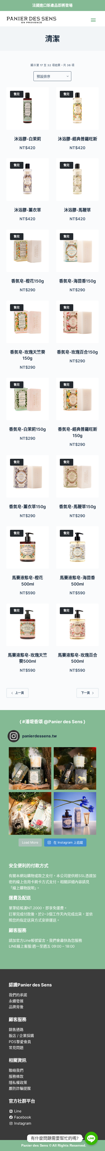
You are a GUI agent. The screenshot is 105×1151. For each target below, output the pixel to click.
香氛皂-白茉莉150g (27, 429)
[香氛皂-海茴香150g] (77, 251)
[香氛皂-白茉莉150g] (27, 399)
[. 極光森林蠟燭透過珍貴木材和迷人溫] (30, 768)
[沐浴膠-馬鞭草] (77, 179)
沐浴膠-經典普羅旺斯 (77, 138)
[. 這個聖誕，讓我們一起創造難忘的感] (30, 813)
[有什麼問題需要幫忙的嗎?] (91, 1138)
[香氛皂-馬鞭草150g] (77, 476)
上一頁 (19, 693)
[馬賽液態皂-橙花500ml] (27, 547)
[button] (93, 20)
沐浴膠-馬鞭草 (77, 210)
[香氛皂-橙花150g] (27, 251)
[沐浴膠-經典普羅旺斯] (77, 108)
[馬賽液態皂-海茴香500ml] (77, 547)
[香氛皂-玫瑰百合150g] (77, 322)
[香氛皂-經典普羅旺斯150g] (77, 399)
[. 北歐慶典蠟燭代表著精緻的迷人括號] (75, 768)
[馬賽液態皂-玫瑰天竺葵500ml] (27, 625)
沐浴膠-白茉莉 (27, 138)
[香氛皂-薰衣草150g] (27, 476)
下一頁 (85, 693)
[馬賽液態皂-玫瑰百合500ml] (77, 625)
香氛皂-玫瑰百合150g (77, 352)
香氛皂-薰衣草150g (27, 506)
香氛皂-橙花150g (27, 281)
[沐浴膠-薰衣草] (27, 179)
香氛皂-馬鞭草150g (77, 506)
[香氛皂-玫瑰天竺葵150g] (27, 322)
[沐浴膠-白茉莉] (27, 108)
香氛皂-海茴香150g (77, 281)
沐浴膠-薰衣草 (27, 210)
